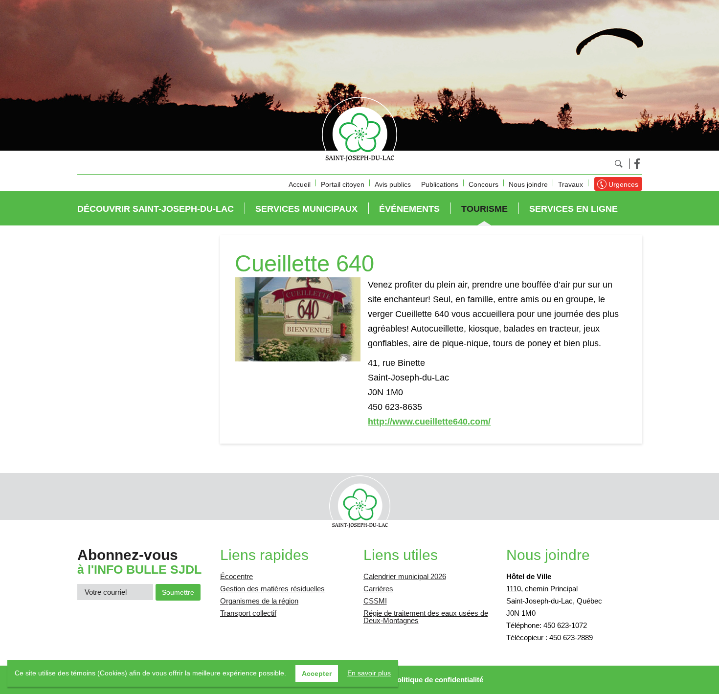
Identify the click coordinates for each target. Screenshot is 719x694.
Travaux (570, 184)
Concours (483, 184)
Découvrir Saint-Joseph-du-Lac (155, 209)
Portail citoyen (342, 184)
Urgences (623, 184)
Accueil (300, 184)
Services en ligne (573, 209)
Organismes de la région (259, 601)
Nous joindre (528, 184)
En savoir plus (369, 673)
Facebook (637, 163)
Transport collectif (248, 613)
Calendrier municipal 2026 (404, 576)
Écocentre (236, 576)
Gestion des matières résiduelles (272, 588)
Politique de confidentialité (437, 679)
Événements (409, 209)
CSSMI (375, 601)
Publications (439, 184)
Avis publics (393, 184)
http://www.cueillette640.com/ (429, 421)
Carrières (378, 588)
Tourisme (484, 209)
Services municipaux (306, 209)
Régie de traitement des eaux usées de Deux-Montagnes (425, 617)
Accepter (317, 673)
